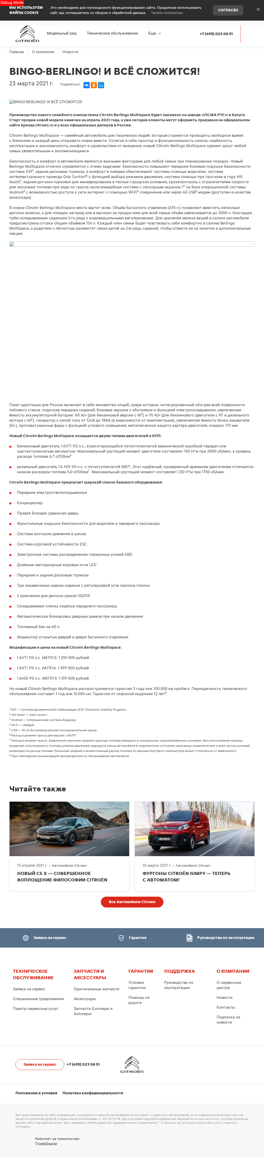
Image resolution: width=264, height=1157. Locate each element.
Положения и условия (36, 1093)
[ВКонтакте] (87, 85)
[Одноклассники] (94, 85)
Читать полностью (167, 13)
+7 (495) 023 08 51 (216, 34)
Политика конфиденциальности (92, 1093)
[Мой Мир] (101, 85)
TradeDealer (46, 1144)
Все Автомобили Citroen (132, 902)
